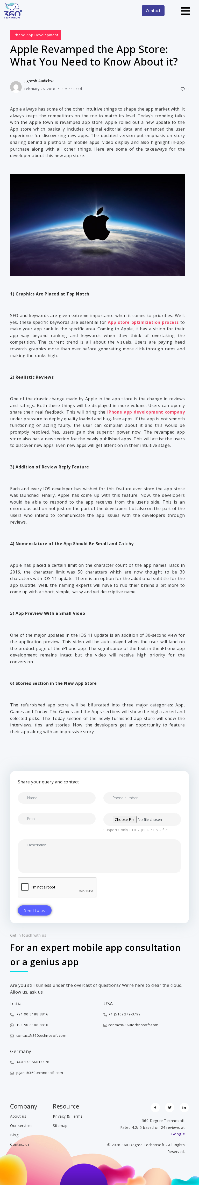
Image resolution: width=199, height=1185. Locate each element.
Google (178, 1133)
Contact (153, 10)
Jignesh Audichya (39, 80)
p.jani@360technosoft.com (39, 1072)
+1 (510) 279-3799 (124, 1014)
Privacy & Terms (68, 1116)
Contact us (20, 1144)
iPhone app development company (146, 412)
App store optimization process (143, 322)
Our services (21, 1125)
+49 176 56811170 (32, 1062)
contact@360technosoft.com (40, 1035)
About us (18, 1116)
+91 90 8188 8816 (31, 1014)
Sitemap (60, 1125)
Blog (14, 1134)
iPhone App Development (35, 35)
